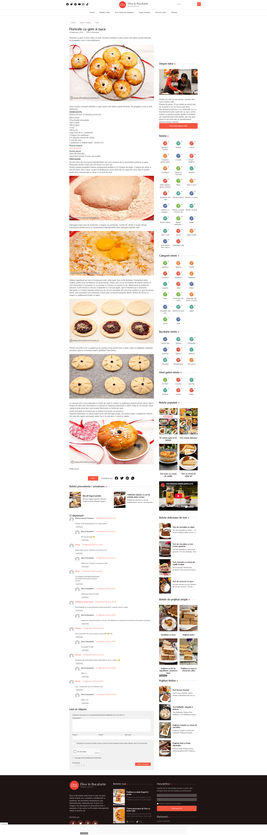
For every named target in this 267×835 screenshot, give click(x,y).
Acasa (92, 12)
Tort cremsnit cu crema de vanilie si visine (184, 563)
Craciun (73, 23)
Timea (77, 545)
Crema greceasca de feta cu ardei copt (138, 809)
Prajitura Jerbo (189, 635)
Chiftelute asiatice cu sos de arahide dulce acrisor (138, 495)
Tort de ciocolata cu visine (183, 527)
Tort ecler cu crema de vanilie (168, 475)
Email (101, 735)
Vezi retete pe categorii (124, 12)
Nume (75, 735)
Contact (174, 12)
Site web (128, 735)
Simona (78, 655)
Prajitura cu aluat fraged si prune (137, 793)
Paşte (97, 23)
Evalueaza (76, 763)
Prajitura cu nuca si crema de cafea (188, 669)
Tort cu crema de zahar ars (188, 475)
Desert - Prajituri (85, 23)
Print (93, 478)
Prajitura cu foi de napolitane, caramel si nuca (168, 670)
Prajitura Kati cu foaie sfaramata (181, 744)
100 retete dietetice (188, 438)
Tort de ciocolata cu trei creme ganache (183, 545)
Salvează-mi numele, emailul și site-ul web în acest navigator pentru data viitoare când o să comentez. (112, 743)
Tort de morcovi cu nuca (183, 581)
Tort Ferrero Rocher (181, 690)
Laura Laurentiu (163, 821)
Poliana (78, 628)
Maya (77, 571)
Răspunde (79, 527)
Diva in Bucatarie (138, 3)
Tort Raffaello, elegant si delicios (183, 708)
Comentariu (77, 718)
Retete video (105, 12)
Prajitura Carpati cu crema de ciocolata (185, 726)
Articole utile (160, 12)
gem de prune (75, 148)
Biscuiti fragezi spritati (92, 496)
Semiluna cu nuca (168, 635)
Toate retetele (144, 12)
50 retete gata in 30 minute (168, 439)
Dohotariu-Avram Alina (84, 602)
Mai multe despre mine (178, 126)
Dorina (77, 681)
